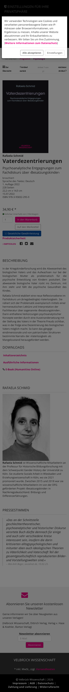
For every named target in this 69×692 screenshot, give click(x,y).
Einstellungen (54, 52)
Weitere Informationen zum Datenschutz (31, 43)
